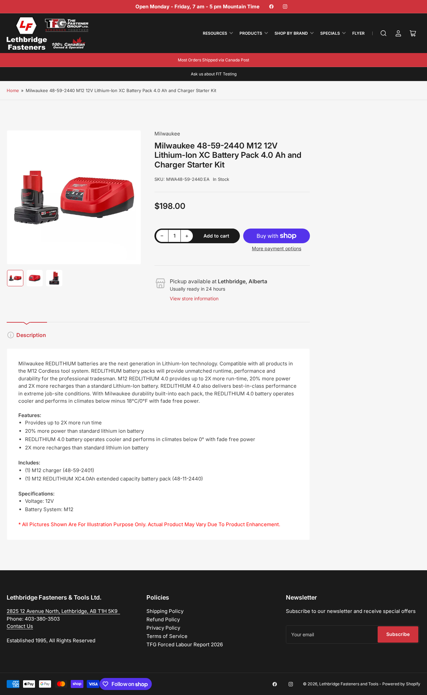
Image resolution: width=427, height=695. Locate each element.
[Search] (383, 33)
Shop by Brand (291, 33)
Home (13, 90)
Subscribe (398, 634)
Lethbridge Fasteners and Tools (348, 683)
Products (251, 33)
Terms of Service (166, 636)
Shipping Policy (164, 611)
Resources (215, 33)
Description (31, 335)
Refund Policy (163, 619)
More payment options (276, 248)
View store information (194, 298)
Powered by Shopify (401, 683)
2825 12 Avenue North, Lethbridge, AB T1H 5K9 (63, 611)
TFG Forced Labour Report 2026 (184, 644)
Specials (330, 33)
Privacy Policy (163, 628)
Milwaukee (167, 133)
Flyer (358, 33)
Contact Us (20, 626)
